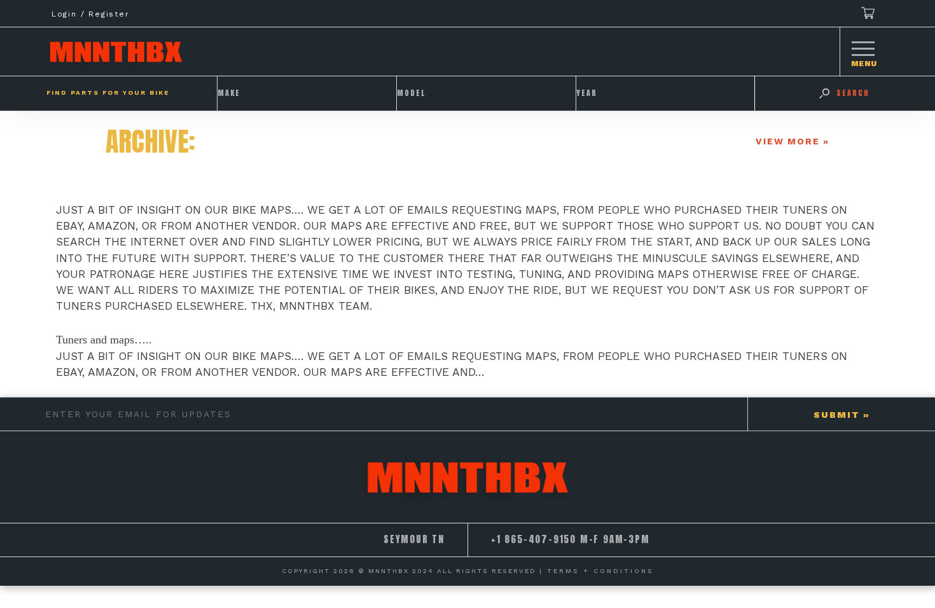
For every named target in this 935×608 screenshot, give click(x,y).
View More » (792, 141)
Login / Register (91, 14)
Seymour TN (414, 539)
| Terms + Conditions (596, 570)
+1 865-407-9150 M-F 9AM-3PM (570, 539)
